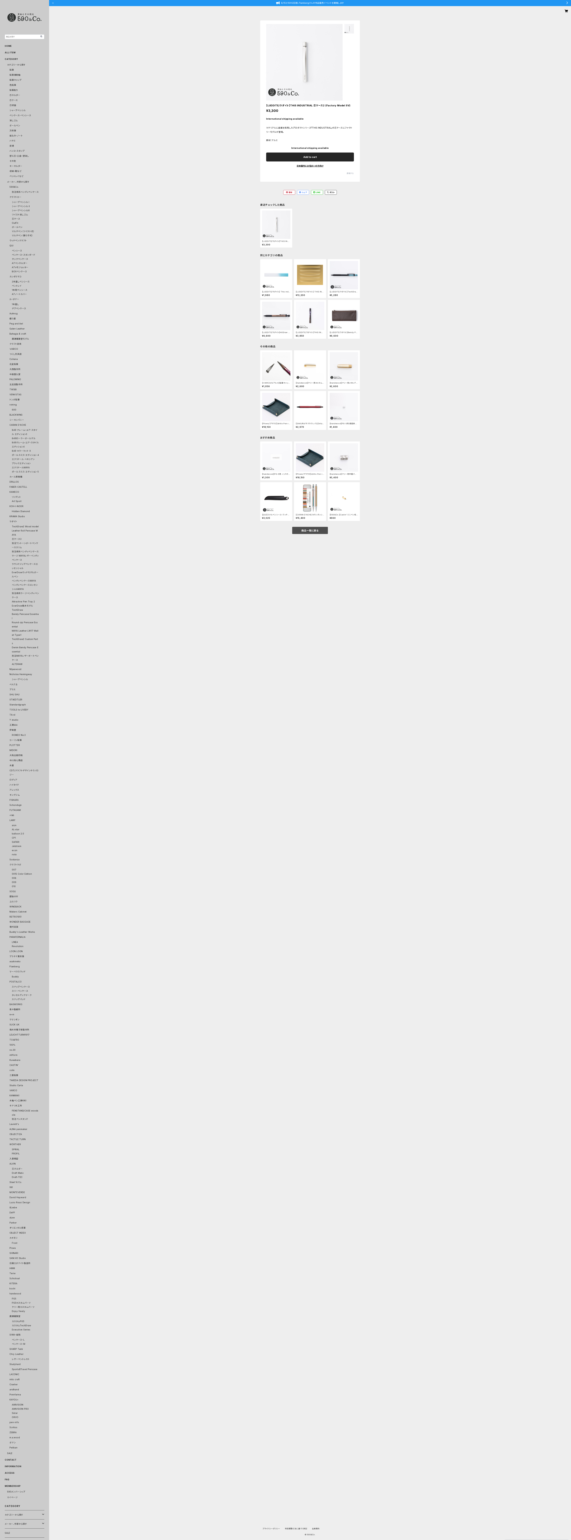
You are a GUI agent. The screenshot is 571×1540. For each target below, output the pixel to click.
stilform (13, 1055)
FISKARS (14, 800)
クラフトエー (15, 197)
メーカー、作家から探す (18, 182)
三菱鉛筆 (14, 1075)
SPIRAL (15, 1149)
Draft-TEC (17, 1177)
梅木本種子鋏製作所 (19, 1029)
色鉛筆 (13, 85)
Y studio (14, 720)
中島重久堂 (15, 374)
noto (14, 854)
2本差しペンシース (21, 281)
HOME (8, 46)
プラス (12, 689)
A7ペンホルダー (19, 263)
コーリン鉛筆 (16, 740)
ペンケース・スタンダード (23, 255)
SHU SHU (15, 694)
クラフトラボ (15, 864)
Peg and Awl (16, 323)
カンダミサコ (16, 276)
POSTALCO (16, 981)
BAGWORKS (16, 1004)
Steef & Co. (16, 1182)
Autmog (14, 313)
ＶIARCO (14, 349)
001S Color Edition (22, 874)
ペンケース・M (18, 1344)
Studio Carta (16, 1085)
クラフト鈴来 (16, 344)
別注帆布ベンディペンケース (25, 192)
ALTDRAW (17, 664)
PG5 (14, 1298)
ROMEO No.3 (19, 735)
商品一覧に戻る (310, 530)
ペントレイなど (16, 176)
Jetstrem (16, 846)
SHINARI (14, 1253)
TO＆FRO (14, 1039)
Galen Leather (17, 328)
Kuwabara (15, 1060)
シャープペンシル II (21, 206)
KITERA (13, 1283)
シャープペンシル (18, 110)
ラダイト (13, 521)
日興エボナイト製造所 (20, 1263)
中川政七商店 (16, 760)
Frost (14, 1243)
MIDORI (13, 750)
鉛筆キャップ (16, 80)
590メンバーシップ (16, 1491)
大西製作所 (15, 369)
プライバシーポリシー (271, 1528)
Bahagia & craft (18, 333)
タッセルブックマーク (22, 995)
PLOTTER (15, 745)
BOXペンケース (19, 271)
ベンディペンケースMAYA (24, 580)
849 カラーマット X (21, 451)
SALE (9, 1453)
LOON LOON (16, 951)
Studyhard (15, 1364)
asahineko (15, 961)
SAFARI (15, 842)
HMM (12, 1268)
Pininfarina (15, 1394)
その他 (13, 161)
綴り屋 (13, 318)
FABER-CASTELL (18, 487)
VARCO (13, 1090)
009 (14, 882)
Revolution (17, 946)
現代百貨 (14, 927)
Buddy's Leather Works (22, 932)
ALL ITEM (10, 52)
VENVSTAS (15, 394)
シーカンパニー (17, 420)
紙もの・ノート (16, 135)
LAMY (12, 820)
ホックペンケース (20, 259)
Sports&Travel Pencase (24, 1369)
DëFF (12, 1212)
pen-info (14, 1422)
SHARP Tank (16, 1349)
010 (14, 886)
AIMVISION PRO (20, 1409)
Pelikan (14, 1447)
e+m (12, 1014)
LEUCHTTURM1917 (20, 1034)
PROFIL (16, 1153)
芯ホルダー (15, 95)
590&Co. (14, 187)
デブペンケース (19, 308)
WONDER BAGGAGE (20, 922)
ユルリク (14, 901)
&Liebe (13, 1207)
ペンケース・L (18, 1339)
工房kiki (14, 725)
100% (12, 1045)
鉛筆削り (14, 90)
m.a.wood (15, 1437)
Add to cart (310, 157)
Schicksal (15, 1278)
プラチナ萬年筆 (17, 956)
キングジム (15, 795)
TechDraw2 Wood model (25, 526)
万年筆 (13, 130)
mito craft (15, 1379)
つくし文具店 (16, 354)
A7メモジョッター (20, 267)
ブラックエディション (21, 463)
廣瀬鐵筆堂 (15, 1316)
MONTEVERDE (17, 1192)
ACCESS (10, 1473)
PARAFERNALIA (18, 937)
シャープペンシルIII (21, 210)
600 (14, 409)
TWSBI (13, 389)
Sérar (15, 1413)
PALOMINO (15, 379)
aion (14, 825)
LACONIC (14, 1374)
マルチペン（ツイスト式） (23, 231)
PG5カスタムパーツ (21, 1303)
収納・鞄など (16, 171)
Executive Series (21, 1329)
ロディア (13, 779)
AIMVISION (17, 1404)
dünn (12, 1217)
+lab (12, 815)
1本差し (15, 304)
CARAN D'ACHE (18, 425)
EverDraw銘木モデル (22, 605)
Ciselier (14, 1384)
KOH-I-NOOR (16, 506)
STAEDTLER (16, 699)
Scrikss (13, 1427)
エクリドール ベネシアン (23, 459)
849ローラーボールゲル (24, 438)
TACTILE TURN (18, 1139)
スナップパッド (18, 999)
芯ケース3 (17, 539)
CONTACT (11, 1460)
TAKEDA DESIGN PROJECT (24, 1080)
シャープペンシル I (20, 202)
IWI (11, 1187)
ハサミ (12, 140)
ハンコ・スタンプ (17, 151)
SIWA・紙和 (15, 1334)
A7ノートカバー (19, 294)
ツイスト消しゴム (20, 214)
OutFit (15, 223)
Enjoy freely (18, 1311)
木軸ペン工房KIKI (18, 1100)
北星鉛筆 (14, 364)
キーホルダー (16, 166)
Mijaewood (15, 669)
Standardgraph (18, 704)
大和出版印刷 (16, 755)
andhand (14, 1389)
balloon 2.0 (18, 833)
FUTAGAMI (15, 810)
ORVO (15, 1417)
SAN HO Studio (18, 1258)
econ (14, 850)
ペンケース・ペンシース (20, 115)
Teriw (13, 1273)
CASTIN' (14, 1065)
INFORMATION (13, 1466)
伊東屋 (13, 730)
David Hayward (18, 1197)
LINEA (15, 942)
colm (12, 1070)
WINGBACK (15, 906)
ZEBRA (13, 1432)
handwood (15, 1293)
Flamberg (15, 966)
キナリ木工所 (16, 1105)
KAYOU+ (14, 1399)
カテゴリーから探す (16, 64)
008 (14, 878)
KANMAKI (14, 1095)
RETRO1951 (16, 916)
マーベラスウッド (17, 971)
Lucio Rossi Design (20, 1202)
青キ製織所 (15, 1009)
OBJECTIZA (16, 1134)
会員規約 (316, 1528)
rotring (13, 404)
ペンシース (17, 250)
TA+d (12, 714)
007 (14, 869)
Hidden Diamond (21, 511)
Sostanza (14, 859)
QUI (11, 245)
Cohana (14, 359)
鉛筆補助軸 (15, 75)
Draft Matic (18, 1173)
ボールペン (15, 125)
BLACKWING (16, 414)
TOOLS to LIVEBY (19, 709)
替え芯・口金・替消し (19, 156)
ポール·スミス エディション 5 (25, 471)
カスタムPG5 (18, 1321)
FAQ (7, 1479)
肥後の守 (14, 896)
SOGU (13, 891)
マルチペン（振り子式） (22, 235)
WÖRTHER (15, 1144)
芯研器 (13, 105)
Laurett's (14, 1124)
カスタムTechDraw (21, 1325)
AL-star (15, 829)
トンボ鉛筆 (15, 399)
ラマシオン (14, 1019)
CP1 (14, 838)
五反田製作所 (16, 384)
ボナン (13, 1442)
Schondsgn (16, 805)
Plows (13, 1248)
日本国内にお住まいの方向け (310, 166)
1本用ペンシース (19, 290)
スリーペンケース (20, 991)
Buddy (15, 976)
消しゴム (14, 120)
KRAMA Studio (17, 516)
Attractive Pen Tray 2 (23, 601)
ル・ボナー (14, 299)
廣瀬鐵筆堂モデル (20, 339)
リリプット (16, 497)
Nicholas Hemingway (21, 674)
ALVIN (13, 1163)
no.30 (13, 1050)
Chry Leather (17, 1354)
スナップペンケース (21, 986)
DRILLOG (14, 482)
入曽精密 (14, 1158)
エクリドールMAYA (21, 467)
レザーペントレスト (21, 1359)
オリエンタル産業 (18, 1227)
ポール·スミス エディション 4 (25, 455)
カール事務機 (16, 476)
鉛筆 (12, 70)
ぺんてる (14, 684)
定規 (12, 145)
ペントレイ (17, 285)
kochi (12, 1288)
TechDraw (17, 610)
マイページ (12, 1497)
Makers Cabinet (18, 911)
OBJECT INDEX (18, 1233)
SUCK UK (14, 1024)
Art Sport (17, 501)
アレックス (14, 790)
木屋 (12, 765)
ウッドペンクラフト (18, 240)
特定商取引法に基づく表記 (296, 1528)
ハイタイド (14, 784)
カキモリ (13, 1238)
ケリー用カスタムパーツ (23, 1307)
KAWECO (14, 492)
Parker (13, 1222)
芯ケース (14, 100)
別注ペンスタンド (20, 1119)
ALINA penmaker (18, 1129)
